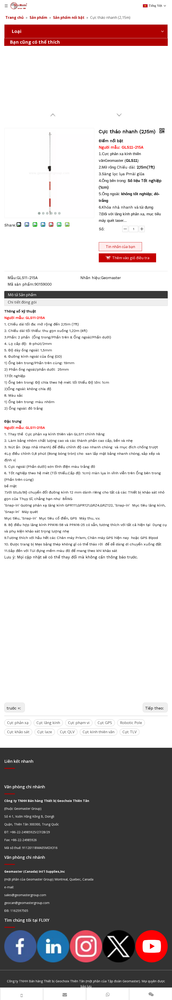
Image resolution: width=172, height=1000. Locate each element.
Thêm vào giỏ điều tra (130, 257)
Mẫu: (12, 278)
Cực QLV (67, 731)
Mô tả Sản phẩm (22, 294)
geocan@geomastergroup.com (26, 903)
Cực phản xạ (17, 722)
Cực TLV (130, 731)
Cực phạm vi (79, 722)
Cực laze (44, 731)
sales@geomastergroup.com (25, 895)
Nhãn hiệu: (90, 278)
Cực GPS (105, 722)
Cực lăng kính (48, 722)
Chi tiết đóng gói (22, 302)
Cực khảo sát (18, 731)
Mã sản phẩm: (21, 284)
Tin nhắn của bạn (120, 246)
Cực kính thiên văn (98, 731)
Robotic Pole (131, 722)
